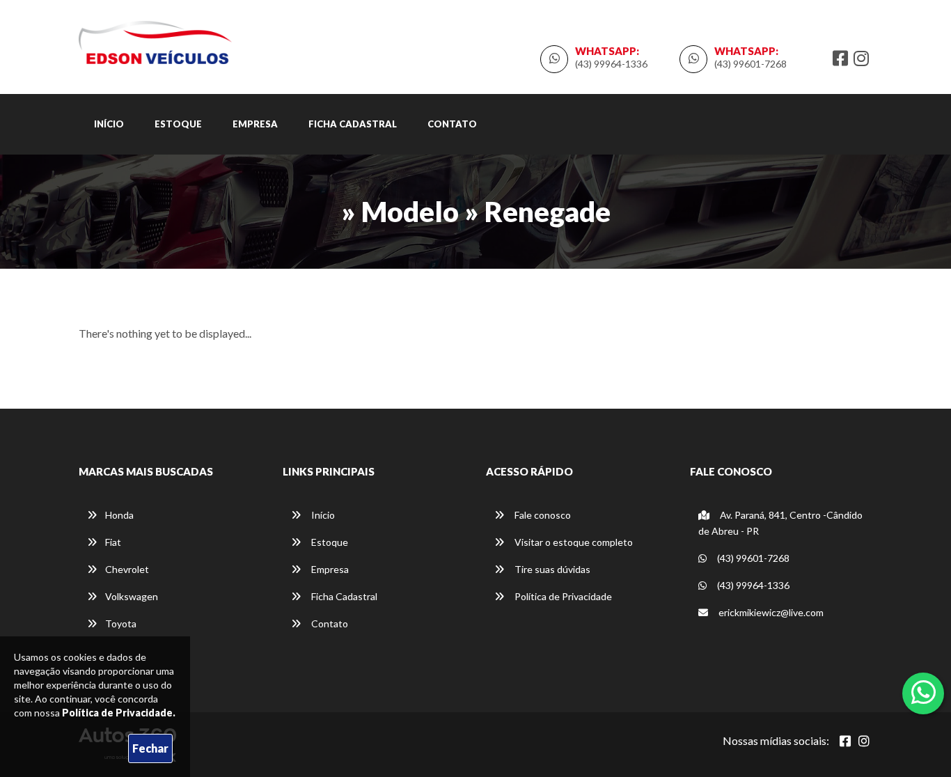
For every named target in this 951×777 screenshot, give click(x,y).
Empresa (255, 124)
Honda (119, 515)
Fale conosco (541, 515)
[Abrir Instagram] (864, 741)
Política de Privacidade (562, 596)
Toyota (120, 623)
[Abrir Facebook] (845, 741)
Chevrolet (127, 569)
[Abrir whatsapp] (923, 692)
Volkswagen (131, 596)
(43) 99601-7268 (750, 64)
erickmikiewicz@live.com (771, 612)
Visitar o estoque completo (572, 542)
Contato (452, 124)
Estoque (178, 124)
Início (109, 124)
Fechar (150, 748)
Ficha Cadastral (352, 124)
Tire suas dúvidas (551, 569)
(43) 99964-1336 (611, 64)
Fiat (113, 542)
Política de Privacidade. (118, 713)
